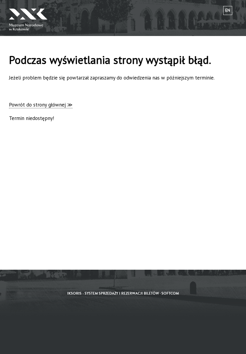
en (227, 10)
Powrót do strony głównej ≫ (41, 104)
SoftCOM (170, 293)
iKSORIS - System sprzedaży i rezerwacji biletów (113, 293)
